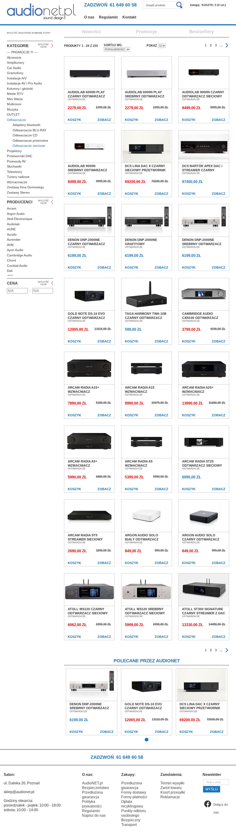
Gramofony (15, 73)
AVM (10, 245)
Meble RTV (15, 94)
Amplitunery (15, 62)
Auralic (12, 234)
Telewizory (14, 172)
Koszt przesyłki (172, 792)
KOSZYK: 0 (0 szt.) (214, 5)
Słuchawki (14, 166)
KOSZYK (74, 120)
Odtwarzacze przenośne (30, 140)
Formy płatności (134, 797)
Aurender (14, 239)
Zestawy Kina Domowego (25, 187)
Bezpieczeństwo (95, 788)
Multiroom (14, 104)
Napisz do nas (94, 815)
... (221, 45)
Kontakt (129, 17)
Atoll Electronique (19, 219)
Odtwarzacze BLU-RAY (29, 130)
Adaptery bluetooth (26, 125)
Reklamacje (170, 797)
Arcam (11, 208)
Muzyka (12, 109)
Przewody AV (16, 161)
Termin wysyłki (172, 783)
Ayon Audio (15, 250)
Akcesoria (14, 57)
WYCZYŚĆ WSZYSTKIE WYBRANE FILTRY (28, 33)
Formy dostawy (133, 792)
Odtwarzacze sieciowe (29, 145)
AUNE (11, 229)
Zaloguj (194, 5)
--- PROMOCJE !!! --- (22, 52)
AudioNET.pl (92, 783)
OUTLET (13, 114)
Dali (9, 271)
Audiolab (13, 224)
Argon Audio (16, 214)
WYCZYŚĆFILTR (43, 45)
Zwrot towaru (171, 788)
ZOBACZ (104, 120)
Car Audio (14, 68)
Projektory (14, 151)
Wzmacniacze (17, 182)
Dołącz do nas (220, 805)
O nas (89, 17)
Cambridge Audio (19, 255)
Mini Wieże (15, 99)
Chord (11, 260)
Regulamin (108, 17)
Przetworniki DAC (19, 156)
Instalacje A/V (17, 78)
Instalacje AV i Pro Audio (24, 83)
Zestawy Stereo (18, 192)
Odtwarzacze (16, 120)
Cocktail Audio (17, 265)
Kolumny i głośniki (20, 88)
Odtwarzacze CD (25, 135)
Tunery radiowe (18, 177)
